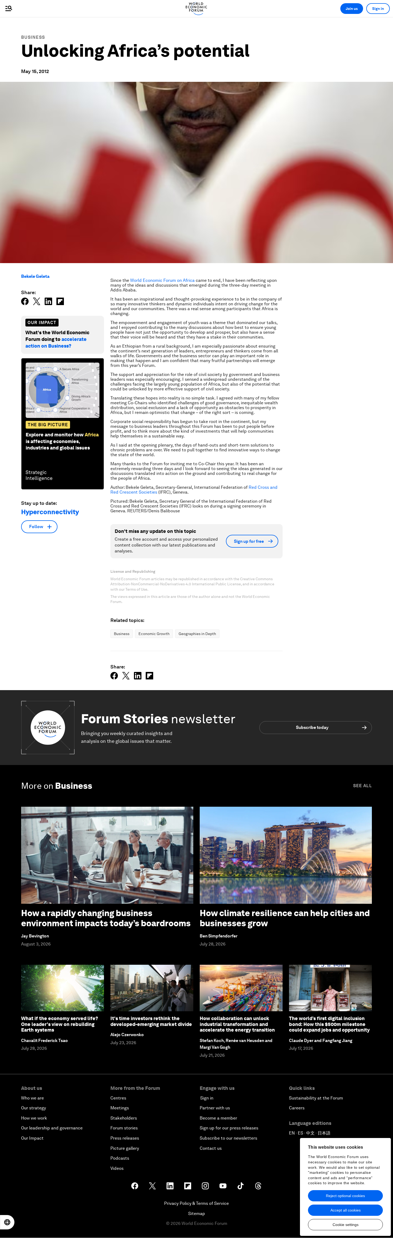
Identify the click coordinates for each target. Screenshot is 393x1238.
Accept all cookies (345, 1210)
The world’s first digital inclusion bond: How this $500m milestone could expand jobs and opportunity (329, 1024)
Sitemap (196, 1213)
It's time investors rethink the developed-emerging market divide (151, 1021)
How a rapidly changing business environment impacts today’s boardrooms (106, 918)
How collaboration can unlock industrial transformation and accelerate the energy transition (237, 1024)
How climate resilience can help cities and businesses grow (285, 918)
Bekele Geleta (35, 276)
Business (33, 37)
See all (362, 785)
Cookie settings (346, 1224)
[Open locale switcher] (7, 1222)
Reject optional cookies (345, 1196)
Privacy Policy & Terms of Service (196, 1203)
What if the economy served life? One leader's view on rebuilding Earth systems (59, 1024)
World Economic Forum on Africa (162, 280)
